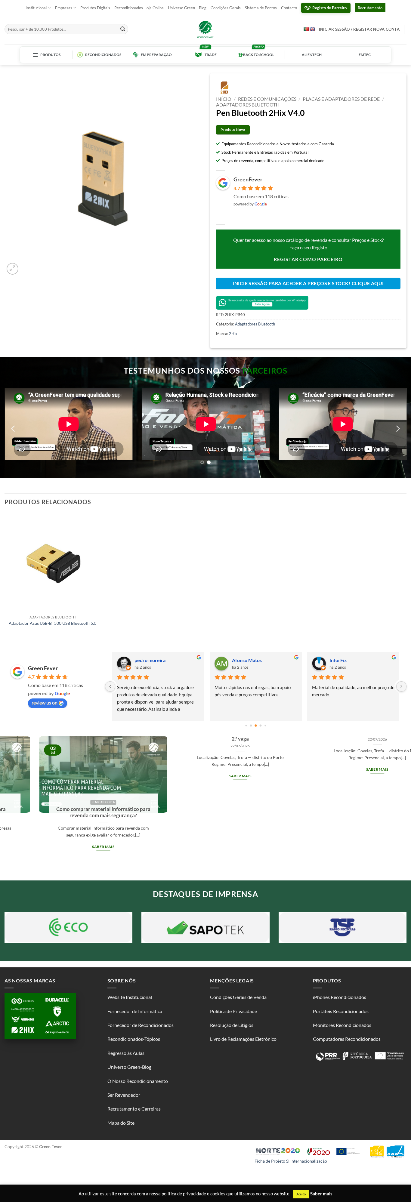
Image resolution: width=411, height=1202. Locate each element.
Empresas (63, 7)
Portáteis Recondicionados (341, 1009)
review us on (44, 701)
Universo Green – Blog (187, 7)
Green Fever (43, 666)
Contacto (289, 7)
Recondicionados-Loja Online (139, 7)
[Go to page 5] (261, 724)
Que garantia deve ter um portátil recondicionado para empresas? (359, 810)
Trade (211, 54)
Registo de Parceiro (329, 7)
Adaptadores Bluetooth (248, 104)
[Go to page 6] (265, 724)
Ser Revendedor (123, 1093)
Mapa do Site (120, 1121)
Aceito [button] (301, 1194)
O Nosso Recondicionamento (137, 1079)
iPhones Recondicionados (339, 995)
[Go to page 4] (256, 724)
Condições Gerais (226, 7)
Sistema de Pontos (261, 7)
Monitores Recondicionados (342, 1023)
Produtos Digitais (95, 7)
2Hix (233, 333)
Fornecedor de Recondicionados (140, 1023)
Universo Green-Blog (129, 1065)
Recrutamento (370, 7)
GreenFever (247, 179)
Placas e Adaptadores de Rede (341, 99)
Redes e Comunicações (267, 99)
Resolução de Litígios (231, 1023)
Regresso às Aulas (125, 1051)
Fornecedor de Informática (134, 1009)
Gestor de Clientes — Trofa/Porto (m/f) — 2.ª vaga (85, 734)
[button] (12, 269)
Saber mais (85, 774)
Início (223, 99)
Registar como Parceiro (308, 259)
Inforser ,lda (342, 658)
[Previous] (13, 428)
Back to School (258, 54)
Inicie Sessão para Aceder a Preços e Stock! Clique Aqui (308, 283)
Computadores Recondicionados (347, 1037)
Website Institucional (129, 995)
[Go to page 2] (246, 724)
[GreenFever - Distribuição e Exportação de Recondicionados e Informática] (205, 29)
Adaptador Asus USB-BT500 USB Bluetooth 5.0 (52, 621)
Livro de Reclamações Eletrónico (243, 1037)
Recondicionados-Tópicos (133, 1037)
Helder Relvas (247, 658)
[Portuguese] (306, 29)
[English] (312, 29)
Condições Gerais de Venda (238, 995)
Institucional (36, 7)
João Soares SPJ (151, 658)
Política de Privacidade (233, 1009)
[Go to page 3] (251, 724)
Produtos (50, 54)
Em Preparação (156, 54)
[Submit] (123, 29)
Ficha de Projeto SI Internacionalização (291, 1159)
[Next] (397, 428)
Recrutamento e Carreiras (134, 1107)
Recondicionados (103, 54)
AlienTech (312, 54)
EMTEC (365, 54)
